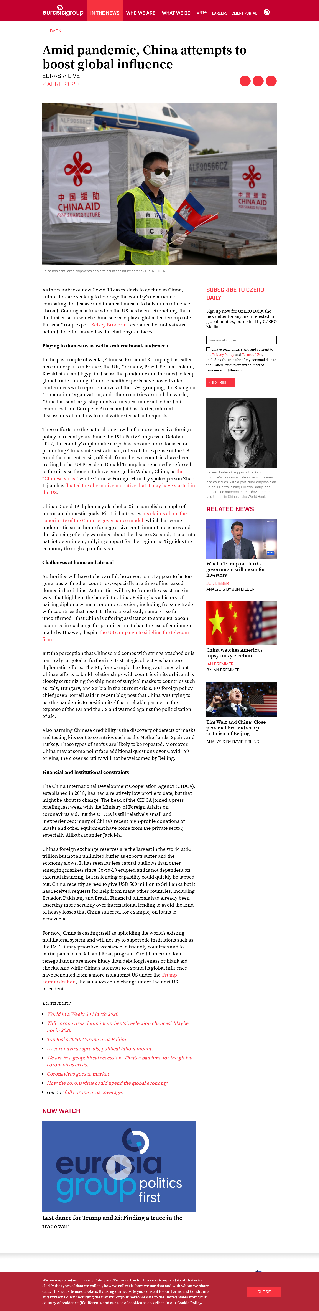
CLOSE (264, 1292)
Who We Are (140, 13)
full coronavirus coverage (92, 1092)
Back (55, 31)
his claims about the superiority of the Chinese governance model (114, 517)
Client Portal (244, 13)
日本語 (201, 12)
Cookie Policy (189, 1302)
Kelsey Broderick (110, 324)
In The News (105, 13)
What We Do (176, 13)
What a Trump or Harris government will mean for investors (235, 569)
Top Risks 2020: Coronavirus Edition (87, 1039)
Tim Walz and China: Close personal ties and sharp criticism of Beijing (236, 727)
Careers (219, 13)
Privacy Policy (223, 354)
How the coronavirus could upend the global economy (107, 1082)
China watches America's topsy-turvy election (234, 652)
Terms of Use (252, 354)
